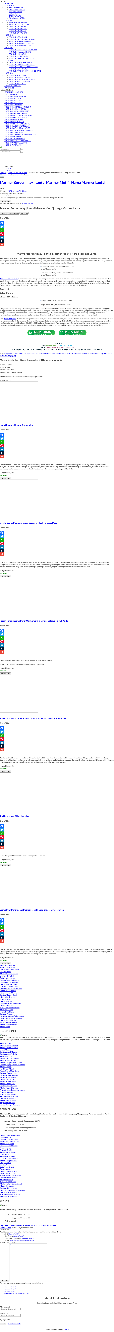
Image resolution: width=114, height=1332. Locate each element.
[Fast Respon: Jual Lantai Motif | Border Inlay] (0, 811)
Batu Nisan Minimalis (8, 991)
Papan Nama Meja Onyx (9, 1071)
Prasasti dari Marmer (8, 1094)
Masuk (3, 1324)
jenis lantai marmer (59, 353)
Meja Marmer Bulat (7, 1103)
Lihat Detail (4, 1281)
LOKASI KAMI (14, 14)
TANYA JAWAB (15, 16)
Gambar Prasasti (6, 1014)
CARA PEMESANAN (17, 9)
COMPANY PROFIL (17, 18)
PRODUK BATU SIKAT (18, 33)
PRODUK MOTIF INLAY (18, 56)
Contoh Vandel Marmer (9, 982)
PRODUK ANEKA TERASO (19, 24)
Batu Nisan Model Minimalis (11, 1018)
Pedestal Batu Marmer (8, 1022)
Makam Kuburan (6, 1010)
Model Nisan (5, 1027)
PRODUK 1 (8, 20)
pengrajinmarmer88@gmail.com (21, 1240)
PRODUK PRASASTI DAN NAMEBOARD (25, 71)
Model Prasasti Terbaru (9, 1088)
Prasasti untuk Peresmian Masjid (12, 1090)
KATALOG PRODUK (12, 86)
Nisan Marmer (5, 1148)
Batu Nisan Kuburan (7, 1173)
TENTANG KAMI (16, 7)
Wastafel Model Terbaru (9, 1058)
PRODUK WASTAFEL (17, 83)
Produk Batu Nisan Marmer (10, 1175)
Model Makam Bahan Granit (11, 1184)
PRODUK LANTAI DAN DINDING (22, 39)
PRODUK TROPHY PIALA (19, 77)
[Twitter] (57, 226)
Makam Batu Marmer (8, 1020)
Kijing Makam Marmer (8, 993)
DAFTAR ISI (9, 88)
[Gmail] (57, 244)
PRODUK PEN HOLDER (18, 69)
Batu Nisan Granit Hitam (9, 1141)
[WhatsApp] (57, 230)
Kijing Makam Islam (7, 965)
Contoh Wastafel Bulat (8, 1054)
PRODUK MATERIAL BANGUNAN (23, 50)
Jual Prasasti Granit (7, 1156)
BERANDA (8, 3)
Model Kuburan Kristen (9, 1171)
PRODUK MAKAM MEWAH (20, 41)
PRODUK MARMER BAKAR (20, 45)
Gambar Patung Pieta (8, 1073)
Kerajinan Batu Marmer (9, 1075)
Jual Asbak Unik (6, 1056)
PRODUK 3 (8, 48)
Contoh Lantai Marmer (8, 1052)
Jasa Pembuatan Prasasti (9, 1096)
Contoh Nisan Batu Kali (9, 1139)
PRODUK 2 (8, 35)
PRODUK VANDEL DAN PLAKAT (22, 79)
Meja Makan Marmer (8, 1098)
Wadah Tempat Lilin (7, 1079)
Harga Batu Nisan (7, 1012)
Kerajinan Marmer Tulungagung (12, 1016)
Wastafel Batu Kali (7, 976)
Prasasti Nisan (5, 999)
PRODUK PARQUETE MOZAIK (21, 62)
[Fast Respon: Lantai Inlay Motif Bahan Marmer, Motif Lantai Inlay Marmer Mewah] (0, 905)
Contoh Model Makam (8, 1177)
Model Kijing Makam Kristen (11, 1062)
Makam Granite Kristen (9, 974)
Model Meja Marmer (8, 1100)
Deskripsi (4, 213)
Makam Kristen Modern (9, 1196)
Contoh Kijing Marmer (8, 1188)
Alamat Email (5, 1307)
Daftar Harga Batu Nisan (9, 969)
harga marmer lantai (43, 353)
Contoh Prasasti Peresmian (10, 1003)
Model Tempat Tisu (7, 1084)
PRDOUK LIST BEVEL (17, 26)
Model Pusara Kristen (8, 1024)
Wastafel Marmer (7, 1005)
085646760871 (14, 1234)
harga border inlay (11, 353)
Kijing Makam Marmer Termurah (12, 1190)
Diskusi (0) (24, 213)
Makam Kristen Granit (8, 1192)
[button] (22, 152)
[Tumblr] (57, 241)
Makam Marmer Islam (8, 984)
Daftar (66, 1329)
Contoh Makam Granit (8, 995)
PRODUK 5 (8, 73)
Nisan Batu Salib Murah (9, 1158)
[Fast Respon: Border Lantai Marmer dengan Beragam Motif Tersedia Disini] (0, 518)
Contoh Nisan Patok (7, 1165)
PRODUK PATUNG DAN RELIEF (22, 64)
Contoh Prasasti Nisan (8, 1086)
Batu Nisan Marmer (7, 967)
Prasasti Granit (5, 1150)
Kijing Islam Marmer (8, 997)
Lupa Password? (14, 1324)
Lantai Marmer (5, 1050)
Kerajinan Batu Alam (8, 1081)
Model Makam (5, 1067)
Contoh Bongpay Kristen (9, 980)
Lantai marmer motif (94, 353)
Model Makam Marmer (9, 1048)
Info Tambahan (14, 213)
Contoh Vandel (5, 1137)
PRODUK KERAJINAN (18, 37)
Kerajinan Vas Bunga (8, 1077)
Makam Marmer (6, 1001)
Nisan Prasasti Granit (8, 1182)
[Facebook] (57, 223)
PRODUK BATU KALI (17, 31)
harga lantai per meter (27, 353)
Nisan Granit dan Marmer (9, 1007)
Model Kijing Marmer (8, 1160)
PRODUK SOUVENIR (17, 75)
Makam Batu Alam (7, 1186)
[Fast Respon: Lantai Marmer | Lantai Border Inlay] (0, 420)
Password (4, 1313)
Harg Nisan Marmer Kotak (10, 1194)
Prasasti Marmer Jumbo (9, 986)
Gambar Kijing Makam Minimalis (12, 1064)
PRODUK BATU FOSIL (18, 28)
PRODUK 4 (8, 60)
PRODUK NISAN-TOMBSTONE (21, 58)
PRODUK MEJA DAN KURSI (20, 52)
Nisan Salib (4, 1154)
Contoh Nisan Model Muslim (11, 988)
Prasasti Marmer (6, 1092)
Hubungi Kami (5, 201)
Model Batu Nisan (7, 1144)
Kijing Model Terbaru (8, 1060)
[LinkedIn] (57, 237)
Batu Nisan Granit (7, 1167)
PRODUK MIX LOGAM (18, 54)
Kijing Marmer (5, 1163)
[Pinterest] (57, 234)
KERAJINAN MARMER (18, 22)
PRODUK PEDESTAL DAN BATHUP (23, 67)
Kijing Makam (5, 1043)
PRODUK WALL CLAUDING (20, 81)
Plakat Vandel (5, 972)
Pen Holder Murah (7, 1069)
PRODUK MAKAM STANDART (21, 43)
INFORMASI (9, 5)
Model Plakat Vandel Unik (10, 1135)
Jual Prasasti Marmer (8, 1152)
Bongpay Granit (6, 1169)
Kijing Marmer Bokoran (9, 1045)
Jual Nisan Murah (6, 1179)
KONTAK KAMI (15, 12)
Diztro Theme (5, 1227)
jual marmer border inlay (76, 353)
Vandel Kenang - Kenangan (10, 1105)
